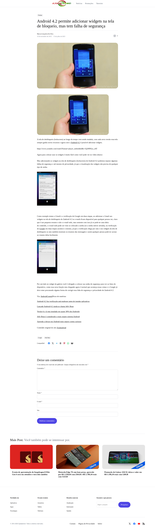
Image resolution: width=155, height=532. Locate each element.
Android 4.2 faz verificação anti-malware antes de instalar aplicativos (63, 301)
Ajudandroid (61, 328)
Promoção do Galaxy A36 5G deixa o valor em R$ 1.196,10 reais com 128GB (123, 473)
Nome (39, 393)
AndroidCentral (46, 296)
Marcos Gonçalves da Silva (45, 34)
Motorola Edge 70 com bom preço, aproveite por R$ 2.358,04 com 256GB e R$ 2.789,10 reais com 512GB (77, 474)
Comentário (41, 368)
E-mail (39, 401)
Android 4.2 (75, 142)
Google (42, 229)
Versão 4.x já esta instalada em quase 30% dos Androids (58, 311)
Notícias (40, 15)
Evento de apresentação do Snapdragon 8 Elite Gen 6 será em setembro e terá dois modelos (31, 473)
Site (38, 410)
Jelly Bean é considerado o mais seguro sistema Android (58, 317)
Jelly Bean (47, 337)
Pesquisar (124, 505)
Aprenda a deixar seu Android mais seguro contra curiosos (59, 321)
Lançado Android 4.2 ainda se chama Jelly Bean (55, 306)
